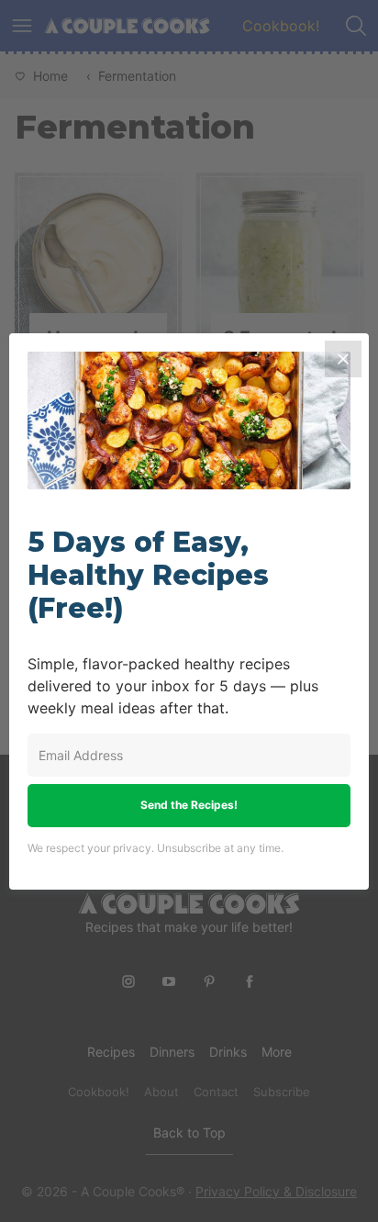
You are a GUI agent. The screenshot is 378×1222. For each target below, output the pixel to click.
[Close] (343, 359)
